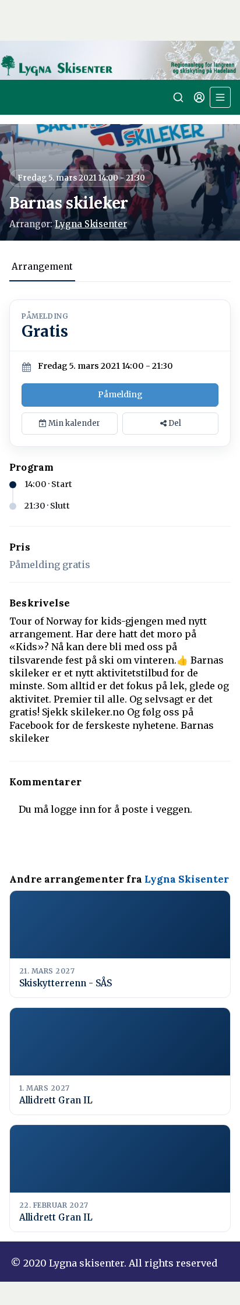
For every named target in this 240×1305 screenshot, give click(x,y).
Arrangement (42, 266)
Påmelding (120, 394)
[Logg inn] (199, 97)
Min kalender (73, 423)
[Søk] (178, 97)
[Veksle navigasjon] (220, 97)
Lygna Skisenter (91, 224)
